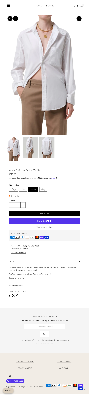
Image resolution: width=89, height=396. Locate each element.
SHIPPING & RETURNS (25, 362)
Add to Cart (44, 213)
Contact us (12, 291)
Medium (33, 189)
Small (24, 189)
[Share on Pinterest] (17, 296)
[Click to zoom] (79, 18)
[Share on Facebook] (10, 296)
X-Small (14, 189)
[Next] (15, 18)
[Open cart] (81, 6)
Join (44, 334)
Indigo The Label (27, 387)
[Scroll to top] (84, 389)
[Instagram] (10, 376)
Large (44, 189)
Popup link (22, 291)
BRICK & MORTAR (25, 368)
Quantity (12, 200)
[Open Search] (74, 6)
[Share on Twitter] (13, 296)
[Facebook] (7, 376)
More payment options (44, 227)
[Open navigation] (8, 6)
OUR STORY (64, 368)
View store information (18, 253)
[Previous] (10, 18)
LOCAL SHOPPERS (64, 362)
